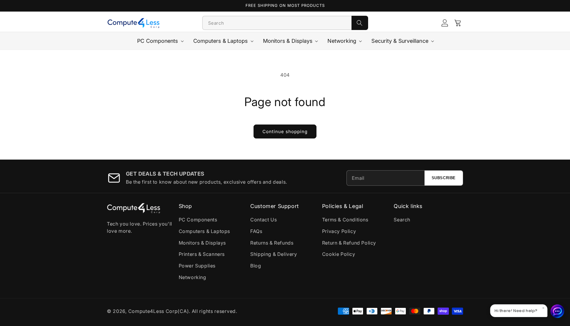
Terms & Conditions (345, 220)
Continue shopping (285, 131)
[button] (457, 22)
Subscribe (444, 178)
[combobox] (277, 23)
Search (402, 220)
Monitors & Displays (202, 243)
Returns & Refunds (271, 243)
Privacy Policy (339, 231)
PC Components (198, 220)
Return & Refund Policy (349, 243)
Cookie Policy (338, 254)
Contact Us (263, 220)
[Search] (360, 23)
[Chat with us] (557, 311)
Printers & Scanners (202, 254)
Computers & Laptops (204, 231)
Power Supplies (197, 266)
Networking (192, 277)
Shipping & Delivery (273, 254)
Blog (255, 266)
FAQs (256, 231)
